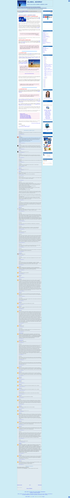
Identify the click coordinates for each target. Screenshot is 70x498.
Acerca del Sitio (44, 49)
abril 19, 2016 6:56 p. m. (21, 342)
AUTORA (35, 492)
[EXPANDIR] (44, 132)
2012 (44, 80)
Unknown (20, 292)
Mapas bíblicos (45, 110)
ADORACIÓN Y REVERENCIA (47, 65)
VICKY (33, 496)
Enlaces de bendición (47, 115)
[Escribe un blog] (22, 125)
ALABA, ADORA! (34, 2)
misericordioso (23, 62)
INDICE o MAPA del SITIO (45, 48)
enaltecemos (23, 57)
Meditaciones (28, 494)
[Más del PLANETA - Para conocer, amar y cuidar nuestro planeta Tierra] (49, 150)
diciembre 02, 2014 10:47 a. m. (22, 242)
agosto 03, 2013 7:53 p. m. (21, 134)
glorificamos (29, 57)
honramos (27, 57)
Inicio (20, 11)
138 (29, 73)
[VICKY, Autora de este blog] (48, 97)
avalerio (20, 171)
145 (28, 73)
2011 (44, 79)
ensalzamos (20, 57)
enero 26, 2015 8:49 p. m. (21, 251)
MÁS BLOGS (38, 492)
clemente (25, 63)
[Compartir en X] (23, 125)
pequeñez (39, 91)
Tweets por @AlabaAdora (29, 488)
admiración (36, 57)
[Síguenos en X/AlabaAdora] (47, 17)
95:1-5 (31, 73)
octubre (45, 63)
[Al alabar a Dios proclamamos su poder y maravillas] (34, 63)
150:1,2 (33, 73)
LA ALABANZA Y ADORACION (24, 11)
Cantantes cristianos (48, 111)
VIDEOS (43, 43)
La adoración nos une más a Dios (24, 114)
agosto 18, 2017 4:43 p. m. (21, 438)
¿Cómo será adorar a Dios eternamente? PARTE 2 (25, 118)
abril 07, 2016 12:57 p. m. (21, 331)
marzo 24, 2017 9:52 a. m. (21, 397)
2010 (44, 56)
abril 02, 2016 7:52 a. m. (21, 304)
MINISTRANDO (44, 40)
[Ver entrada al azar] (51, 17)
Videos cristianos (48, 116)
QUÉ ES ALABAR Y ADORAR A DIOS (48, 64)
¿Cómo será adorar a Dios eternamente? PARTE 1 (25, 117)
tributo (39, 41)
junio (44, 62)
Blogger (43, 496)
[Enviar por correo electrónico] (21, 125)
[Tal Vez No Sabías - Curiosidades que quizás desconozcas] (46, 150)
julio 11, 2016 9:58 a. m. (21, 375)
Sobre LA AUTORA (45, 50)
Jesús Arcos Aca (21, 340)
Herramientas (40, 494)
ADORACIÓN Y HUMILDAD (47, 68)
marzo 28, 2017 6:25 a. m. (21, 404)
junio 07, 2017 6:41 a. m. (21, 419)
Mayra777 (20, 207)
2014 (44, 82)
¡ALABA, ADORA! (27, 496)
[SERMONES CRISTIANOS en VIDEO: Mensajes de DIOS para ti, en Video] (49, 140)
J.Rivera (20, 271)
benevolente (22, 63)
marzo (45, 59)
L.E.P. (19, 144)
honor (22, 42)
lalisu (19, 399)
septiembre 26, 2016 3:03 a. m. (22, 386)
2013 (44, 81)
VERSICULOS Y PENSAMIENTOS (46, 42)
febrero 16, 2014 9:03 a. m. (21, 166)
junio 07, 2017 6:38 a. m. (21, 411)
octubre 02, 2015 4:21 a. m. (21, 277)
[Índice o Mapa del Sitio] (49, 17)
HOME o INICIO (44, 47)
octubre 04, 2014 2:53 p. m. (21, 224)
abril (44, 60)
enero (45, 57)
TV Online (46, 494)
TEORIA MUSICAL (45, 41)
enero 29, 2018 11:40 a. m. (21, 453)
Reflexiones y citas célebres (48, 113)
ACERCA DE (31, 492)
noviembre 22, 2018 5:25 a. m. (22, 459)
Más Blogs (44, 52)
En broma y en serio (48, 118)
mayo (45, 61)
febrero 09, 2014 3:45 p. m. (21, 157)
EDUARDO (20, 443)
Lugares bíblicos (49, 110)
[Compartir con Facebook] (24, 125)
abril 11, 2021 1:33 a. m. (21, 464)
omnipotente (20, 62)
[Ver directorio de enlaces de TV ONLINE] (48, 128)
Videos (43, 494)
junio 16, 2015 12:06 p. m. (21, 259)
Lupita (19, 266)
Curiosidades (24, 494)
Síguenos (44, 51)
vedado (39, 18)
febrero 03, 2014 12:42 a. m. (22, 152)
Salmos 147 (26, 73)
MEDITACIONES (44, 39)
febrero (45, 58)
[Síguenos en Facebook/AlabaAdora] (44, 17)
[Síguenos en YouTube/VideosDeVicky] (46, 17)
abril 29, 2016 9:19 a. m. (21, 354)
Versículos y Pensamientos (34, 494)
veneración (24, 42)
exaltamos (33, 57)
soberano (26, 62)
